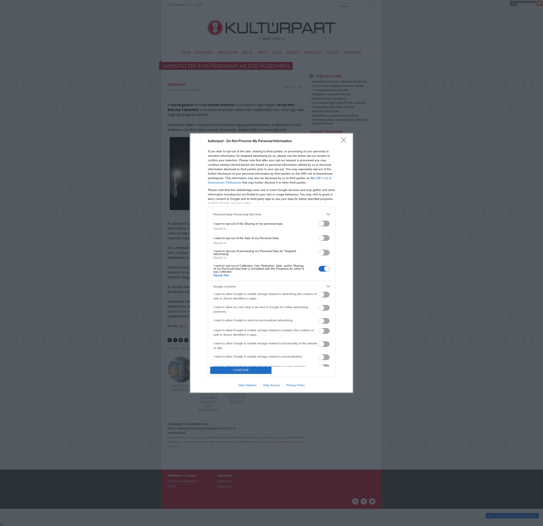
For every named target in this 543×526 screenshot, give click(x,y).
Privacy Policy (295, 385)
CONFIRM (241, 370)
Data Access (271, 385)
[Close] (345, 141)
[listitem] (271, 214)
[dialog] (271, 263)
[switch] (324, 223)
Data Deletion (247, 385)
